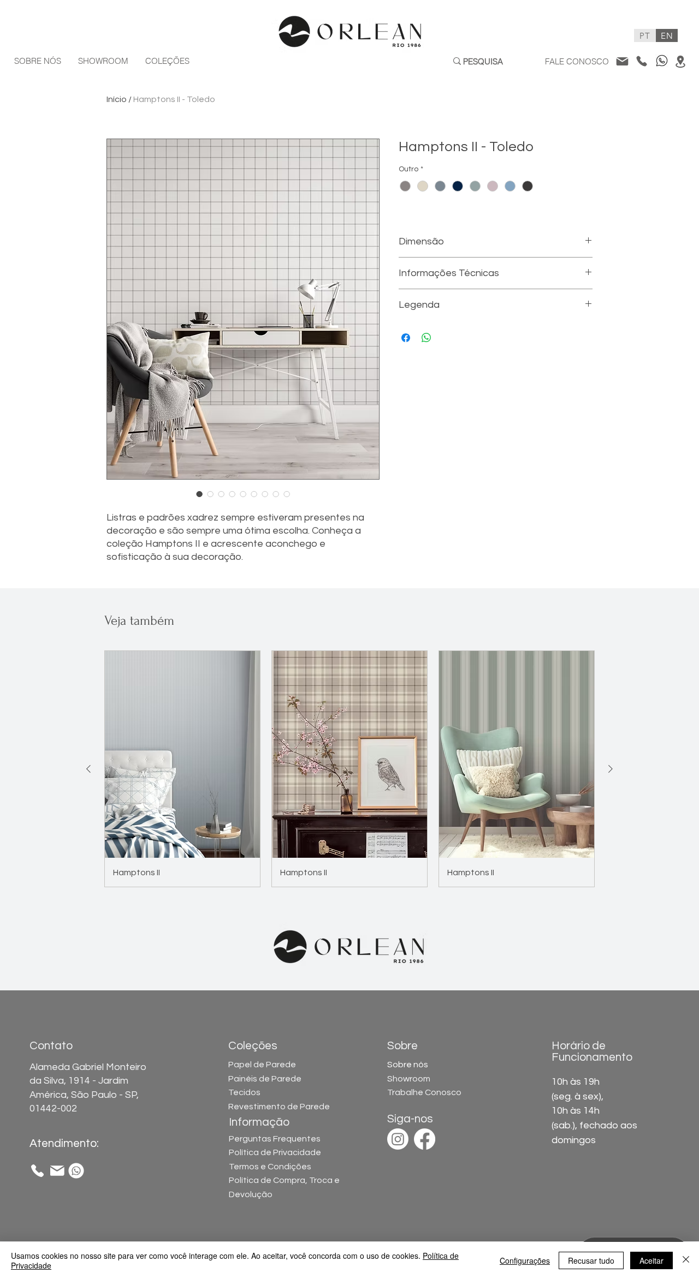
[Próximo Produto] (610, 768)
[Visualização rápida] (182, 754)
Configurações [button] (525, 1260)
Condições (270, 1166)
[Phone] (641, 61)
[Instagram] (397, 1139)
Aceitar (651, 1260)
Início (116, 99)
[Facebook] (424, 1139)
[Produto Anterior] (88, 768)
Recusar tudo (591, 1260)
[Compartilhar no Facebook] (405, 337)
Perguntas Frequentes (275, 1138)
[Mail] (622, 61)
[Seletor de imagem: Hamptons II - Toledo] (199, 493)
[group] (349, 769)
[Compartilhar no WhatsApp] (426, 337)
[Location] (680, 61)
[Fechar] (685, 1260)
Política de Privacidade (275, 1152)
